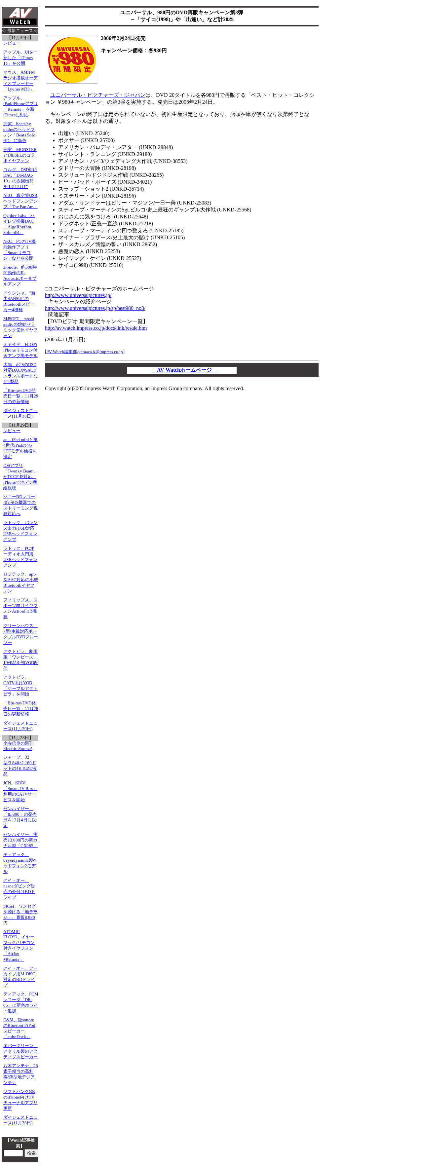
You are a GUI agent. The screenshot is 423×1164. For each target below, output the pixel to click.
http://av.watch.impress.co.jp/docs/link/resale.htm (96, 328)
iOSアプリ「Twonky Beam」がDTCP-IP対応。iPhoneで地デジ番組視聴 (20, 476)
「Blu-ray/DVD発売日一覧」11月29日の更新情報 (20, 396)
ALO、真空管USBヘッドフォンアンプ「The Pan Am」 (20, 201)
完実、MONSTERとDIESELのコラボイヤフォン (20, 155)
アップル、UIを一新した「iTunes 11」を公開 (20, 58)
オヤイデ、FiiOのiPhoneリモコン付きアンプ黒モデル (20, 350)
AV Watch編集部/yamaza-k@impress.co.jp (85, 351)
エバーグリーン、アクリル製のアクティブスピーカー (20, 1051)
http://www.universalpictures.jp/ (78, 295)
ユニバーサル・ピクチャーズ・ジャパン (97, 95)
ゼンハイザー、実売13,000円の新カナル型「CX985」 (20, 840)
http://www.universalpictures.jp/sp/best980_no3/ (95, 308)
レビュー (11, 43)
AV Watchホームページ (184, 370)
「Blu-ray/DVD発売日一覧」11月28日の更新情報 (20, 709)
